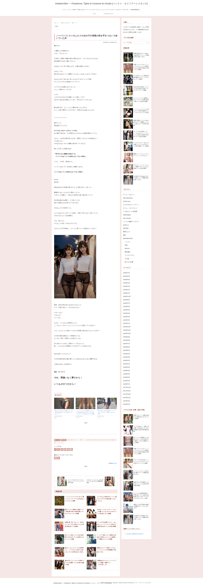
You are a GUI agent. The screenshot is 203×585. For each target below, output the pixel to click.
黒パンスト (84, 439)
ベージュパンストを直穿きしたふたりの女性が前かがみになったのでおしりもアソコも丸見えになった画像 (85, 412)
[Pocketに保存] (65, 449)
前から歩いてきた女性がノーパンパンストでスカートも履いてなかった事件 (107, 412)
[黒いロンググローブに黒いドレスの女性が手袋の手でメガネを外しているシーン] (64, 403)
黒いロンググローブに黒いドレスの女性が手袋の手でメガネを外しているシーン (64, 412)
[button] (71, 449)
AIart (108, 439)
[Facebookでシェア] (58, 449)
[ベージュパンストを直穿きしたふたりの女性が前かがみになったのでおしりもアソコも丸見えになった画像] (85, 403)
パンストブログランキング (134, 533)
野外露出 (64, 439)
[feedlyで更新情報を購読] (55, 458)
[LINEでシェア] (68, 449)
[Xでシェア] (55, 449)
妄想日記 (102, 439)
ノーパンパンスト (59, 442)
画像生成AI (113, 439)
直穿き (96, 439)
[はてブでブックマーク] (62, 449)
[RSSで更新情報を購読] (58, 458)
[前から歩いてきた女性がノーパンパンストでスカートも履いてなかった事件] (107, 403)
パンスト (58, 439)
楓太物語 (71, 439)
